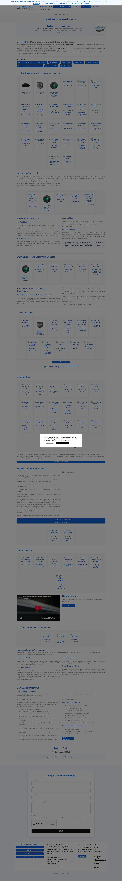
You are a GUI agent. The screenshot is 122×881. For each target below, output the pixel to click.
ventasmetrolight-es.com (56, 3)
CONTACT (36, 3)
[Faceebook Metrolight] (49, 1)
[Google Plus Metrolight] (75, 1)
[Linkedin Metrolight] (89, 1)
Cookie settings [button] (50, 443)
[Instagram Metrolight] (102, 1)
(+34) (80, 3)
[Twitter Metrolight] (62, 1)
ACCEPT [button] (65, 443)
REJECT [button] (59, 443)
